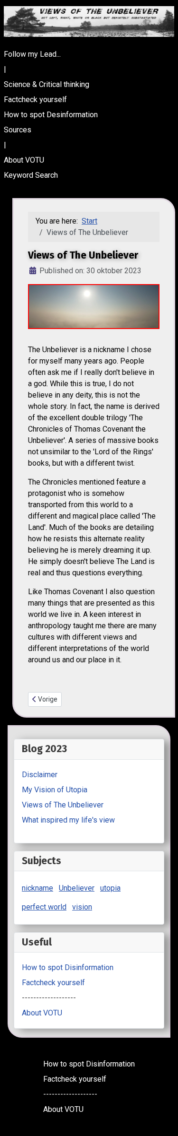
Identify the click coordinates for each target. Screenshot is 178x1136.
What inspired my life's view (68, 819)
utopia (110, 888)
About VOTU (24, 160)
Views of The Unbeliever (62, 804)
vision (82, 906)
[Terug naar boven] (161, 1118)
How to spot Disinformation (67, 967)
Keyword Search (31, 175)
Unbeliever (76, 888)
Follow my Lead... (32, 54)
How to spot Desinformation (51, 114)
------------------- (49, 997)
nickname (37, 888)
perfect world (44, 906)
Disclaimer (39, 774)
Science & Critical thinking (46, 84)
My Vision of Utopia (54, 789)
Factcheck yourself (35, 99)
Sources (17, 129)
